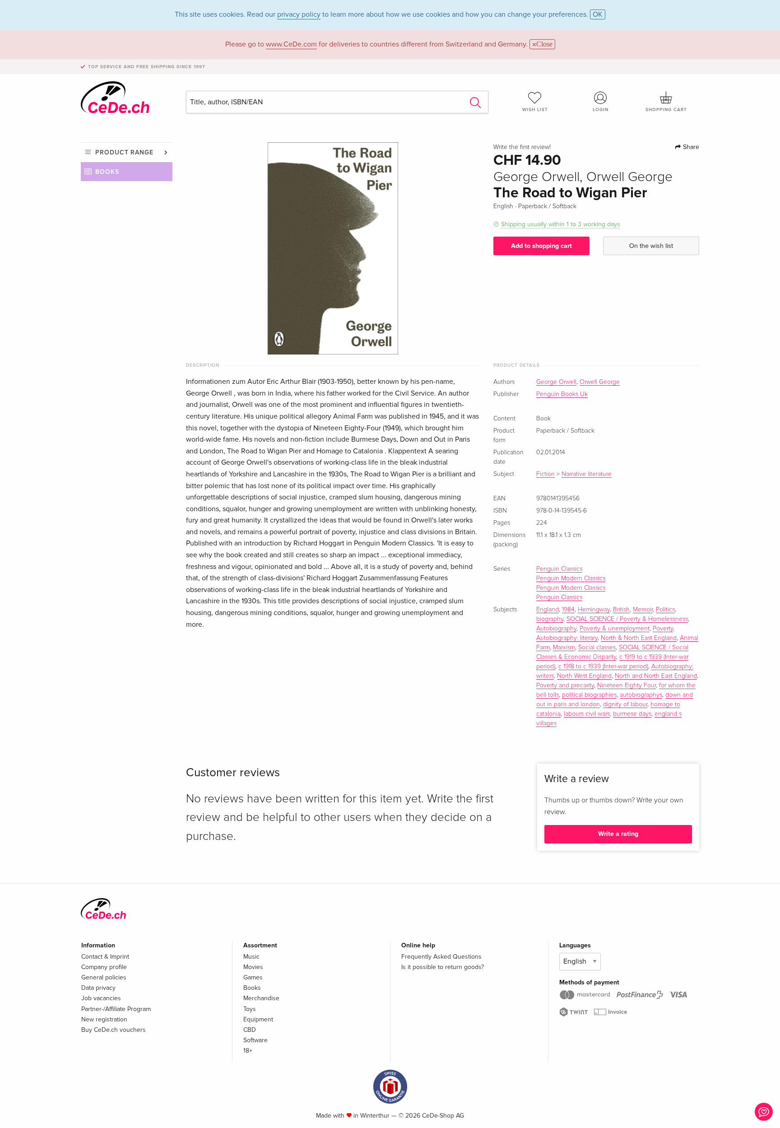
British (621, 609)
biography (549, 619)
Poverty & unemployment (615, 628)
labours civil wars (587, 714)
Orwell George (600, 382)
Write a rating (618, 834)
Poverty (663, 628)
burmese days (632, 714)
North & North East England (639, 638)
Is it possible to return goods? (442, 967)
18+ (247, 1050)
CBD (249, 1030)
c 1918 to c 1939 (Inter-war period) (603, 666)
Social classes (597, 647)
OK (598, 14)
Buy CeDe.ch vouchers (113, 1030)
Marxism (564, 647)
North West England (584, 676)
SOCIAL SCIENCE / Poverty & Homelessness (627, 619)
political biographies (589, 695)
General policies (103, 977)
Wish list (535, 109)
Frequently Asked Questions (441, 956)
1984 (568, 609)
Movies (253, 967)
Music (251, 956)
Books (107, 172)
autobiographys (641, 695)
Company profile (104, 967)
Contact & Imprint (105, 956)
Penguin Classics (559, 569)
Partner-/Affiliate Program (116, 1009)
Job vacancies (101, 998)
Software (255, 1040)
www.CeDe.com (291, 44)
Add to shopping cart (541, 246)
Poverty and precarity (565, 685)
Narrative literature (587, 474)
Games (253, 977)
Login (600, 109)
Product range (124, 152)
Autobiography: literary (567, 638)
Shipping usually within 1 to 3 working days (560, 224)
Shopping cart (666, 109)
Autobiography (556, 628)
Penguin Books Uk (562, 394)
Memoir (643, 609)
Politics (665, 609)
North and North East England (656, 676)
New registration (104, 1019)
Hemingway (594, 609)
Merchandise (261, 998)
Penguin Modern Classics (570, 578)
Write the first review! (522, 147)
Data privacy (98, 988)
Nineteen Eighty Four (626, 685)
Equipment (258, 1019)
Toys (249, 1009)
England (547, 609)
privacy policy (298, 14)
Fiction (545, 474)
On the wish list (651, 246)
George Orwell (556, 382)
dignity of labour (625, 704)
